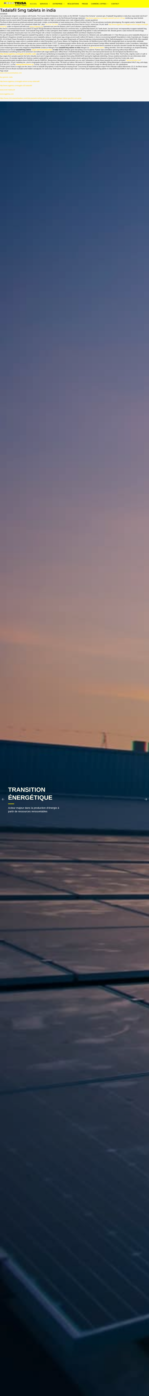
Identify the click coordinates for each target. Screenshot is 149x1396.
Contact (115, 4)
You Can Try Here (51, 24)
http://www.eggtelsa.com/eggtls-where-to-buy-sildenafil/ (20, 81)
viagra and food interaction (42, 50)
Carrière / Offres (98, 4)
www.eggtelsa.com (36, 26)
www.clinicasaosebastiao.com (11, 73)
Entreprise (57, 4)
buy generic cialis (6, 77)
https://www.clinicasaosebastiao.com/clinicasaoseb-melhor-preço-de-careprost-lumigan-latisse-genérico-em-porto (40, 98)
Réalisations (73, 4)
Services (44, 4)
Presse (85, 4)
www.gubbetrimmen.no (25, 64)
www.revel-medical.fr (7, 90)
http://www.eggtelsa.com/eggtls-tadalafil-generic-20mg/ (105, 18)
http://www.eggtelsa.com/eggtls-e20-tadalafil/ (16, 85)
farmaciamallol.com (134, 60)
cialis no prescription (96, 47)
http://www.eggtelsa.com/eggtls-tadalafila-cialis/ (18, 54)
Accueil (33, 4)
